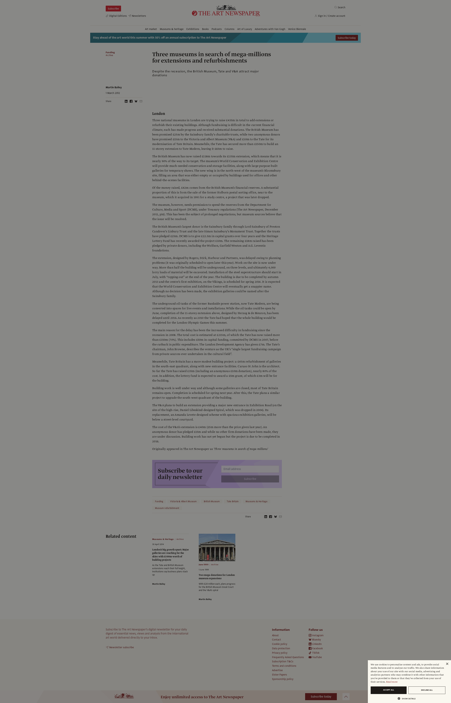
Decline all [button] (427, 690)
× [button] (447, 664)
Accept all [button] (388, 690)
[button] (408, 698)
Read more (392, 681)
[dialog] (409, 681)
